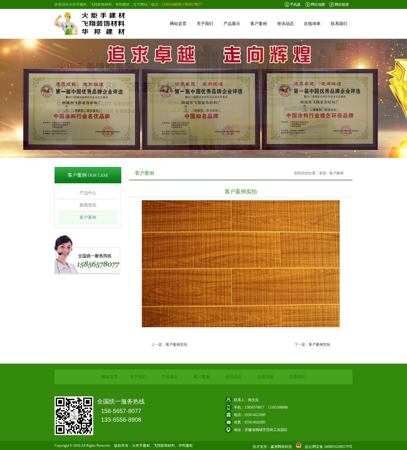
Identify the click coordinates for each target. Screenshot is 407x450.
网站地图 (318, 4)
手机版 (295, 4)
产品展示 (231, 23)
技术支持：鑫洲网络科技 (272, 447)
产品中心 (88, 193)
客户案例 (258, 23)
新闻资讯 (88, 205)
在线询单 (312, 23)
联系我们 (339, 23)
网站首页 (178, 23)
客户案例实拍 (176, 344)
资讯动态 (285, 23)
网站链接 (342, 4)
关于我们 (205, 23)
